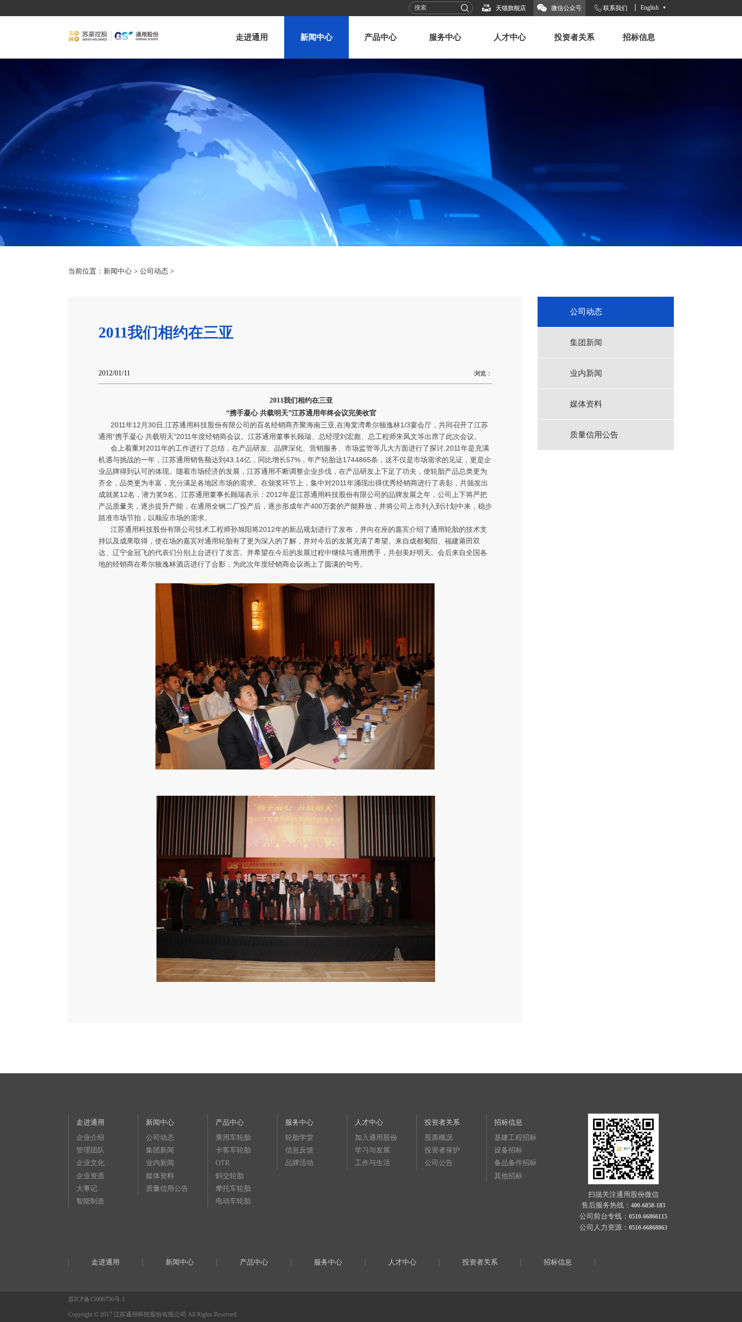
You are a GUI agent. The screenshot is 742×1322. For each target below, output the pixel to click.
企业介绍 (90, 1137)
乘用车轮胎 (233, 1137)
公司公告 (439, 1163)
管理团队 (90, 1150)
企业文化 (90, 1163)
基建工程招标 (515, 1137)
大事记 (86, 1188)
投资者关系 (574, 37)
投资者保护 (442, 1150)
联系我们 (615, 8)
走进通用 (252, 37)
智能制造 (90, 1201)
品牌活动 (299, 1163)
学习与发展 (372, 1150)
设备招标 (508, 1150)
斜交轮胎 (230, 1176)
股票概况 (439, 1137)
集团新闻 (586, 342)
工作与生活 (372, 1163)
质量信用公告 (594, 434)
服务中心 (445, 37)
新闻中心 (316, 37)
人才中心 (510, 37)
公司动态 (154, 271)
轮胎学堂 (299, 1137)
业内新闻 (586, 373)
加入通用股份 (376, 1137)
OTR (223, 1163)
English (650, 7)
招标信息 (639, 37)
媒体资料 (586, 404)
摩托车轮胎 (233, 1188)
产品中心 (380, 37)
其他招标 (508, 1176)
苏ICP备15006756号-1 (96, 1299)
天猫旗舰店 (511, 8)
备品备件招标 (515, 1163)
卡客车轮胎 (233, 1150)
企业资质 (90, 1176)
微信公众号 (566, 8)
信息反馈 (299, 1150)
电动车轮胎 (233, 1201)
